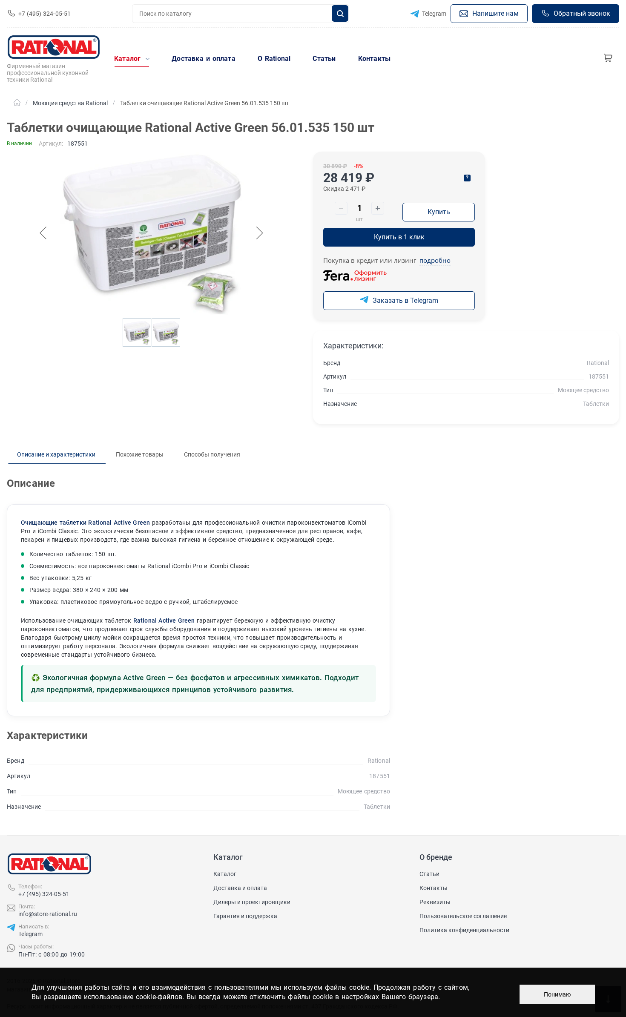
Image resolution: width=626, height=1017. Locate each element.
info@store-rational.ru (47, 914)
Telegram (30, 934)
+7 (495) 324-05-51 (43, 894)
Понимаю (557, 994)
